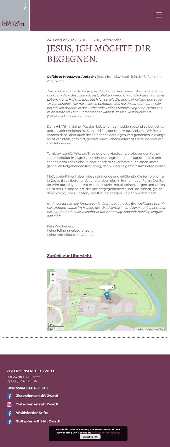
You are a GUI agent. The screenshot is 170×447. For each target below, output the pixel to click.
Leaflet (139, 329)
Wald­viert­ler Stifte (32, 413)
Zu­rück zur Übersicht (69, 255)
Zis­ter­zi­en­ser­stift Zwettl (37, 396)
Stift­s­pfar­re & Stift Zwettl (38, 421)
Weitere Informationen (106, 432)
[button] (162, 14)
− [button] (52, 280)
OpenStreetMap (155, 329)
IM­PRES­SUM (16, 388)
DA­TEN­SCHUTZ (37, 388)
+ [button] (52, 274)
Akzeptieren (90, 436)
